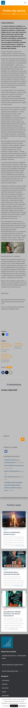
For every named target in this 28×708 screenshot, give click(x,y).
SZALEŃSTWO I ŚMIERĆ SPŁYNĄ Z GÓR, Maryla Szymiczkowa (12, 614)
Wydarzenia (5, 695)
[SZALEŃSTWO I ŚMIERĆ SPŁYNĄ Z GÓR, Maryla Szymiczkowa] (14, 598)
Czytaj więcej (21, 706)
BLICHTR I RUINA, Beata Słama (11, 471)
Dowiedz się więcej (19, 545)
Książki (9, 367)
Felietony (4, 684)
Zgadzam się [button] (14, 705)
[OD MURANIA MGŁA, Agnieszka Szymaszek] (14, 559)
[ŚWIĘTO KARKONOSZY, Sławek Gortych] (14, 519)
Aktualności (5, 680)
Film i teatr (5, 688)
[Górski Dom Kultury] (3, 3)
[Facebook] (6, 451)
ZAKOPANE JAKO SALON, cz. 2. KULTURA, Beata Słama (14, 657)
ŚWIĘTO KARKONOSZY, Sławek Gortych (14, 465)
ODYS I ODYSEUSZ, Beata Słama (12, 476)
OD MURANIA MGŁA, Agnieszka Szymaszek (12, 573)
